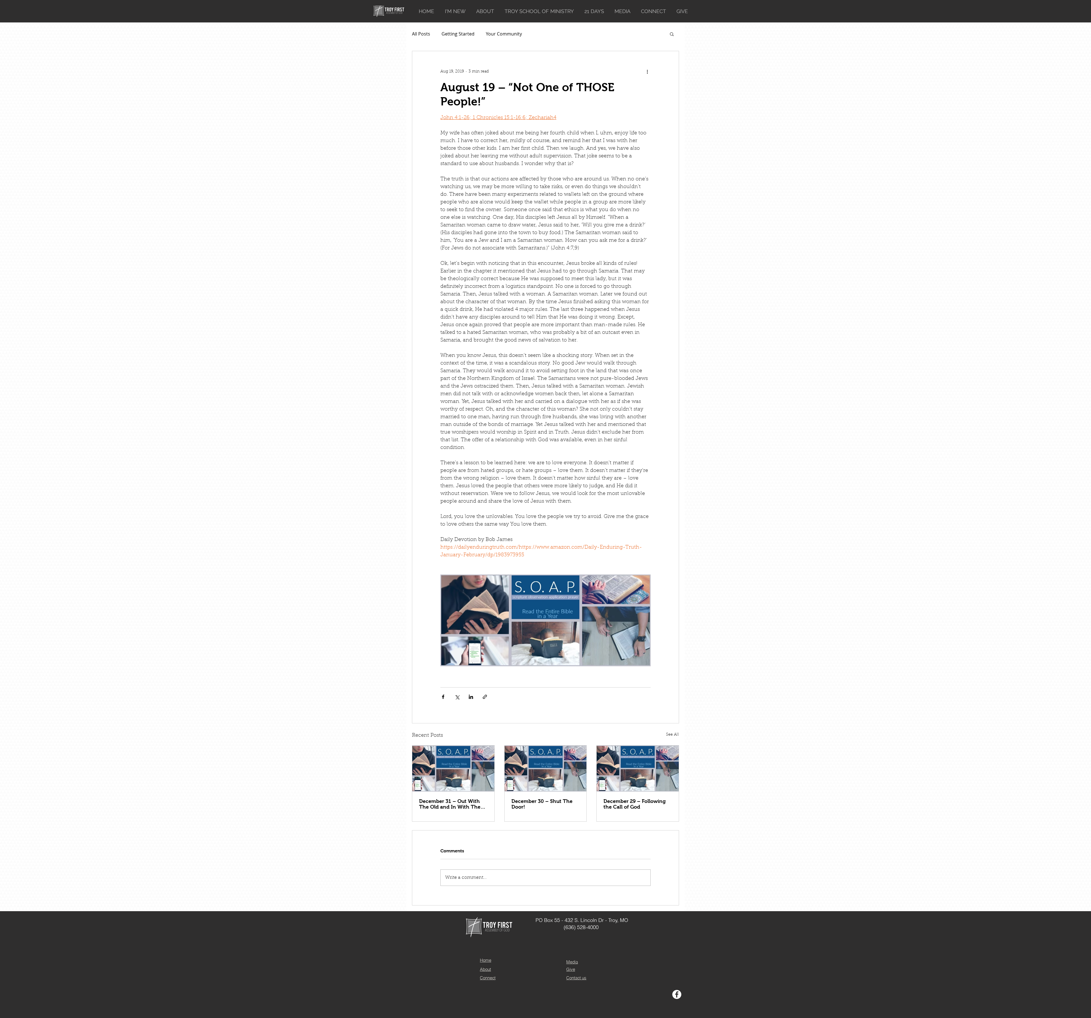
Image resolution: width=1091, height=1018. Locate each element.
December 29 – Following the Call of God (634, 804)
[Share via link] (485, 697)
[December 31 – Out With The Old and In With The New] (453, 769)
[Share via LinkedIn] (471, 697)
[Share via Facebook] (443, 697)
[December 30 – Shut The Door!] (546, 769)
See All (672, 735)
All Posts (421, 34)
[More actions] (647, 71)
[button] (671, 34)
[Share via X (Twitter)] (457, 697)
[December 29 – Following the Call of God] (638, 769)
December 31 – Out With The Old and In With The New (449, 804)
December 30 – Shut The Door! (541, 804)
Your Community (504, 34)
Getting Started (458, 34)
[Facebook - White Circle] (676, 994)
